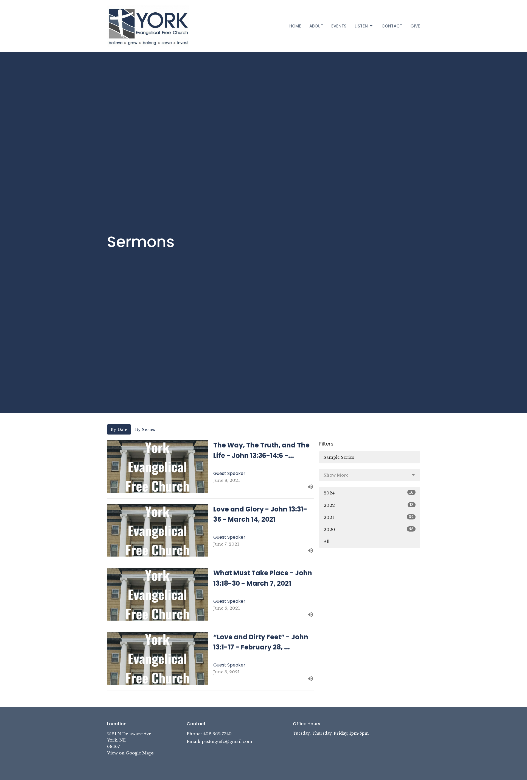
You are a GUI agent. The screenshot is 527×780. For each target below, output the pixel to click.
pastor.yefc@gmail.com (227, 741)
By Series (145, 429)
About (316, 26)
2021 (369, 517)
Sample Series (339, 457)
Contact (392, 26)
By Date (119, 429)
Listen (361, 26)
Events (338, 26)
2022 (369, 505)
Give (415, 26)
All (326, 541)
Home (295, 26)
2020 (369, 529)
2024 (369, 493)
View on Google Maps (130, 753)
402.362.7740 (217, 733)
